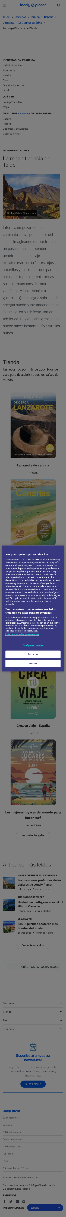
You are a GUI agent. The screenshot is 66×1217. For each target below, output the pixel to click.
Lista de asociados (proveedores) (22, 634)
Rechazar (33, 654)
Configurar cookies (33, 645)
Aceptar (33, 663)
